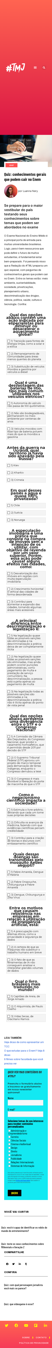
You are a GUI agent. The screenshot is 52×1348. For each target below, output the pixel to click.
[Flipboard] (36, 1325)
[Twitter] (6, 1325)
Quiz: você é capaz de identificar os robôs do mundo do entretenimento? (24, 1229)
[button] (35, 67)
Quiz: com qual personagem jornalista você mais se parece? (23, 1286)
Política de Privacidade (34, 1343)
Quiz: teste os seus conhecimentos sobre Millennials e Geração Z (22, 1245)
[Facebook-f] (16, 1325)
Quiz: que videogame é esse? (19, 1304)
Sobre (26, 1338)
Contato (41, 1338)
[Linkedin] (45, 1325)
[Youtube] (26, 1325)
